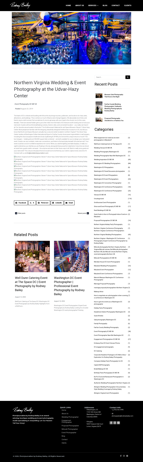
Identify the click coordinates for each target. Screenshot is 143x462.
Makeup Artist (98, 291)
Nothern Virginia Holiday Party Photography (108, 224)
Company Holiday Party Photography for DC (108, 361)
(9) (129, 347)
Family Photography (100, 323)
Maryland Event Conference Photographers (108, 273)
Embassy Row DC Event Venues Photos (107, 343)
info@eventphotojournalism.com (37, 153)
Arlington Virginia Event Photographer (106, 393)
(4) (129, 373)
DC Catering (98, 351)
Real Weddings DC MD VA (102, 210)
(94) (129, 148)
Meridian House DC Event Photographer (107, 262)
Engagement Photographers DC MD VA (107, 339)
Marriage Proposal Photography (104, 284)
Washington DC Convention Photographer (107, 183)
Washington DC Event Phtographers (106, 175)
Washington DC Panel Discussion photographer (109, 171)
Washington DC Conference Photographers (108, 187)
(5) (129, 320)
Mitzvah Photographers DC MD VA (105, 258)
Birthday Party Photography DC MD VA (106, 373)
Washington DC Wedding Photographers (107, 163)
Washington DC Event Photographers (106, 179)
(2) (129, 214)
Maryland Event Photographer (104, 269)
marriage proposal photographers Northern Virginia (111, 287)
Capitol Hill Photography (102, 365)
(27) (129, 339)
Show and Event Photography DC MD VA (107, 206)
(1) (129, 144)
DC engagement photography (104, 347)
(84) (129, 163)
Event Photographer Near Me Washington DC (109, 335)
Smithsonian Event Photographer (105, 202)
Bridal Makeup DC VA (101, 369)
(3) (129, 138)
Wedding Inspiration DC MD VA (104, 159)
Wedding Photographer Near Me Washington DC (110, 156)
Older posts (21, 213)
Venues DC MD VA (100, 195)
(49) (129, 159)
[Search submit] (127, 77)
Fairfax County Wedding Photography (106, 327)
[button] (21, 202)
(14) (129, 220)
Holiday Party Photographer (103, 308)
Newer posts (82, 213)
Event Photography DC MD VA (26, 104)
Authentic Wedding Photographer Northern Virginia (111, 383)
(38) (129, 331)
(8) (129, 167)
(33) (129, 266)
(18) (129, 187)
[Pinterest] (118, 422)
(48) (129, 210)
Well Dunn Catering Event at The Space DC (108, 144)
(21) (129, 152)
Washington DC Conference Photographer (108, 191)
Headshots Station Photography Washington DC (110, 312)
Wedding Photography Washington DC (106, 152)
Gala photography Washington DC (105, 320)
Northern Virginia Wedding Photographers (107, 234)
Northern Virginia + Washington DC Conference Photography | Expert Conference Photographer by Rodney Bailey (110, 241)
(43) (129, 179)
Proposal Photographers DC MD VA (105, 220)
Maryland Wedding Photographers (105, 266)
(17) (129, 206)
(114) (130, 198)
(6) (129, 323)
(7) (129, 228)
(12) (129, 269)
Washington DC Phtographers (103, 167)
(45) (129, 234)
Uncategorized (99, 198)
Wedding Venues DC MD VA (103, 148)
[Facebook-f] (111, 422)
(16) (129, 195)
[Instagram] (114, 422)
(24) (129, 258)
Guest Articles (98, 316)
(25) (129, 191)
